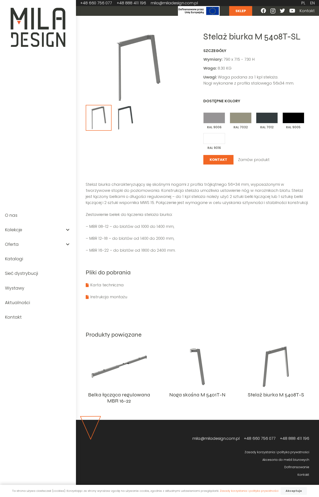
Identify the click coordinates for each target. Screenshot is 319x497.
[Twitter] (282, 10)
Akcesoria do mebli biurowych (285, 460)
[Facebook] (263, 10)
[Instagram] (272, 11)
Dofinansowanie (296, 467)
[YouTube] (292, 10)
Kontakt (303, 475)
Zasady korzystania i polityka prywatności (277, 452)
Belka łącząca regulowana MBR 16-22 (119, 398)
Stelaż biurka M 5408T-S (276, 395)
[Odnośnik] (38, 27)
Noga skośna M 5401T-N (197, 395)
